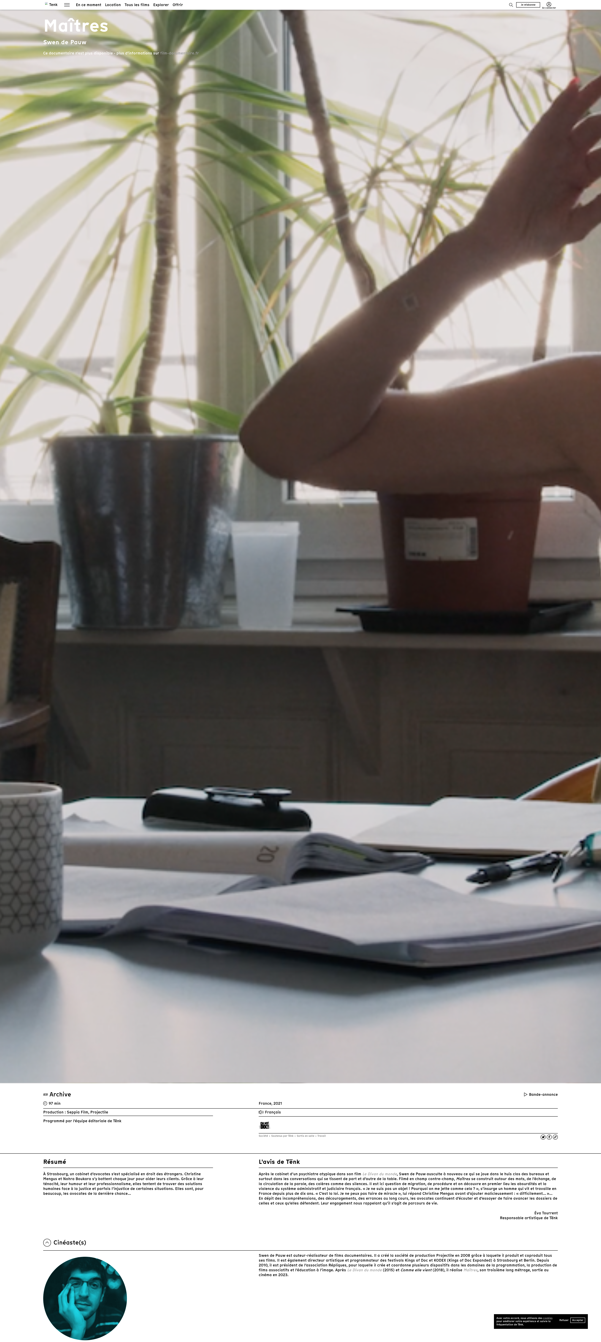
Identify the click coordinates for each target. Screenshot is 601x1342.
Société (264, 1136)
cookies (547, 1318)
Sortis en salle (305, 1136)
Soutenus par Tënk (282, 1136)
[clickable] (264, 1125)
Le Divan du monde (379, 1174)
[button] (511, 5)
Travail (321, 1136)
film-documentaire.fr (179, 53)
